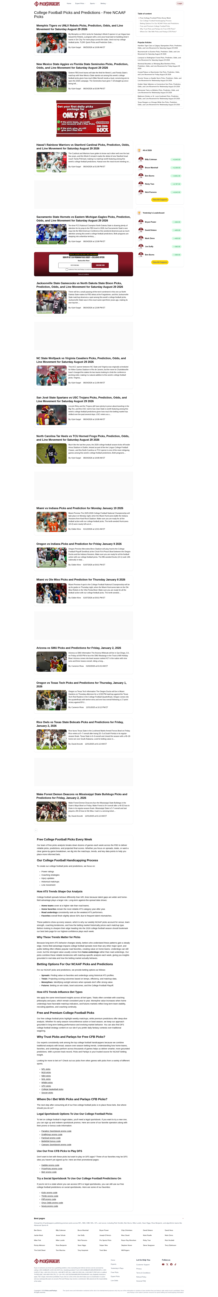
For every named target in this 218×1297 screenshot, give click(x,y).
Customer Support (143, 1265)
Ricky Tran (147, 1240)
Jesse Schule (60, 1235)
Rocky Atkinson (39, 1245)
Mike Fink (37, 1240)
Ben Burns (38, 1230)
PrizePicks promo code (51, 1169)
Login (180, 3)
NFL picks (45, 1069)
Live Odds (114, 1280)
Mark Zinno (169, 1235)
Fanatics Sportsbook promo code (56, 1131)
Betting (103, 3)
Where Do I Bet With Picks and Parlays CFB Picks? (158, 32)
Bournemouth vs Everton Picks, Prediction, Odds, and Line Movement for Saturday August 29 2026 (159, 53)
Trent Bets (103, 1250)
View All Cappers (160, 200)
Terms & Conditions (83, 274)
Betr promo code (49, 1172)
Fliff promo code (48, 1199)
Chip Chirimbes (126, 1230)
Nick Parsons (82, 1240)
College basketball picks (52, 1089)
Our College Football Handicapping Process (155, 21)
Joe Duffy (81, 1235)
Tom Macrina (60, 1250)
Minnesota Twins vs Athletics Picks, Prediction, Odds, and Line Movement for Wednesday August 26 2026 (158, 91)
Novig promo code (49, 1206)
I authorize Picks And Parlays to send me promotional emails (85, 269)
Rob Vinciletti (169, 1240)
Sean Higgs (82, 1245)
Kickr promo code (49, 1192)
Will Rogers (125, 1250)
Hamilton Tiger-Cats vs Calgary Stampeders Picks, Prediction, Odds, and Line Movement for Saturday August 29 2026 (160, 47)
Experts (113, 1264)
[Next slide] (36, 830)
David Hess (169, 1230)
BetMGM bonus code (51, 1141)
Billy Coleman (61, 1230)
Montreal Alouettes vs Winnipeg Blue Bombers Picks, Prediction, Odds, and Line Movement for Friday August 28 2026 (159, 66)
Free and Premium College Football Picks (155, 26)
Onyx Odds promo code (52, 1203)
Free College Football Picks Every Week (155, 18)
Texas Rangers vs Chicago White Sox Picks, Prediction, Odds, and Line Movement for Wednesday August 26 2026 (159, 103)
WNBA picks (47, 1082)
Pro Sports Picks (105, 1240)
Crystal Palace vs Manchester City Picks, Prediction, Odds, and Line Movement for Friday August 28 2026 (159, 73)
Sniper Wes (103, 1245)
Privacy (139, 1269)
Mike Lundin (60, 1240)
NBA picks (46, 1076)
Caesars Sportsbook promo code (56, 1145)
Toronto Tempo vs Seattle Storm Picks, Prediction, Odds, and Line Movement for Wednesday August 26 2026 (159, 79)
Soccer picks (47, 1093)
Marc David (125, 1235)
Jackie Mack (38, 1235)
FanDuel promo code (51, 1138)
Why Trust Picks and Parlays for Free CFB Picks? (157, 29)
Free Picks (114, 1272)
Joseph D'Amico (105, 1235)
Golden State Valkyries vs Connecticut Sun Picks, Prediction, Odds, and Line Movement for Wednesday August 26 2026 (159, 85)
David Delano (148, 1230)
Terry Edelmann (170, 1245)
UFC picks (46, 1086)
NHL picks (46, 1079)
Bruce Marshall (83, 1230)
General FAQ (141, 1281)
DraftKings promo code (51, 1134)
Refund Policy (141, 1277)
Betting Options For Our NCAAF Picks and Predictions (159, 23)
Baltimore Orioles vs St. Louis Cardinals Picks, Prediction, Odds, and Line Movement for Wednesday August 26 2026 (159, 97)
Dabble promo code (50, 1165)
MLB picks (46, 1072)
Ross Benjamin (61, 1245)
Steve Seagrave (149, 1245)
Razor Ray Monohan (128, 1240)
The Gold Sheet (39, 1250)
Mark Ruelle (147, 1235)
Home (69, 3)
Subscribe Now (100, 265)
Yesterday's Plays (117, 1268)
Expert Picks (79, 3)
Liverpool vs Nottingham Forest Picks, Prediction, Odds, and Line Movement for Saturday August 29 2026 (159, 59)
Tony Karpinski (83, 1250)
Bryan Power (104, 1230)
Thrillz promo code (49, 1196)
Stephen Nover (126, 1245)
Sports (92, 3)
